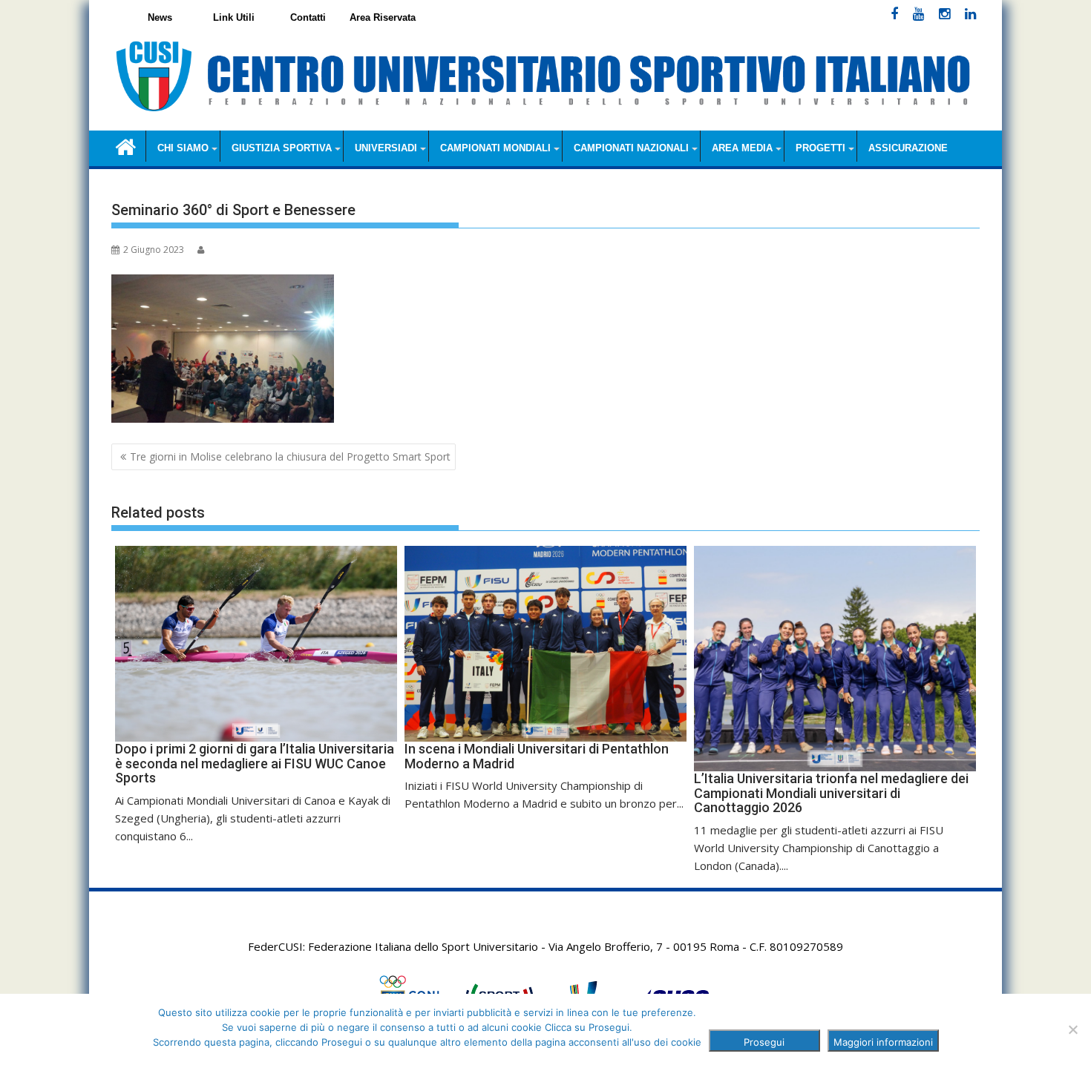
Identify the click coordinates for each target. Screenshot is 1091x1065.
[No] (1072, 1029)
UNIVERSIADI (386, 148)
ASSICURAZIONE (908, 148)
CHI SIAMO (183, 148)
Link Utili (234, 17)
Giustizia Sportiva (282, 148)
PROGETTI (820, 148)
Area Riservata (383, 17)
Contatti (308, 17)
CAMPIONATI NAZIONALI (631, 148)
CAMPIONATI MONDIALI (495, 148)
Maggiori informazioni (883, 1042)
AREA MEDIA (742, 148)
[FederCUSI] (125, 146)
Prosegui (764, 1042)
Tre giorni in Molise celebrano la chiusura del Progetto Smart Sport (290, 456)
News (160, 17)
